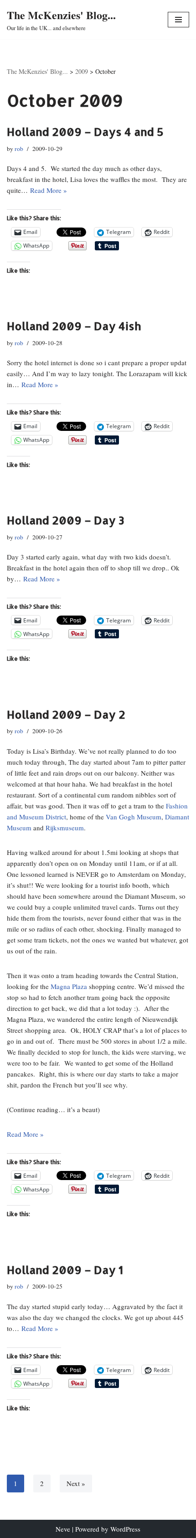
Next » (76, 1483)
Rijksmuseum (65, 827)
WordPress (125, 1528)
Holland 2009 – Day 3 (65, 520)
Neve (63, 1528)
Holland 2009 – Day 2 (66, 714)
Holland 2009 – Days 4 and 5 (85, 131)
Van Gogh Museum (133, 816)
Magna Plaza (69, 986)
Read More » (48, 190)
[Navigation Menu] (178, 19)
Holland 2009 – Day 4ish (74, 326)
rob (19, 149)
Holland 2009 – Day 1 (65, 1270)
